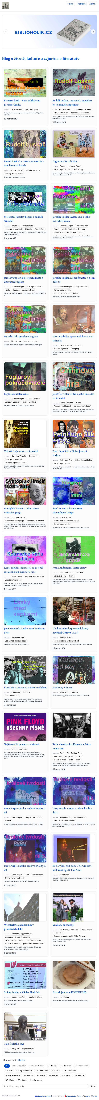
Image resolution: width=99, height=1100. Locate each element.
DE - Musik (10, 1080)
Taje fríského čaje (14, 1043)
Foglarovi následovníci (16, 394)
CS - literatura (65, 1066)
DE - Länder (79, 1075)
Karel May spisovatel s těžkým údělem (25, 687)
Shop (95, 1096)
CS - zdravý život (42, 1071)
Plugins (87, 1096)
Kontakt (81, 3)
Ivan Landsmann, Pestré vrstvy (69, 567)
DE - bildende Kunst (13, 1075)
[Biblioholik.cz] (5, 5)
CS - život (56, 1071)
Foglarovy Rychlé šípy (64, 161)
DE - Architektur (70, 1071)
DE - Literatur (67, 1075)
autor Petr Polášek (37, 1066)
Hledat (92, 1086)
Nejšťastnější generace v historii (21, 744)
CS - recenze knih (81, 1066)
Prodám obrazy (36, 1080)
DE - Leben (53, 1075)
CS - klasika (52, 1066)
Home (70, 3)
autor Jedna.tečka (19, 1066)
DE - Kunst (41, 1075)
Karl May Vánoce (62, 687)
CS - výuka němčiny (24, 1071)
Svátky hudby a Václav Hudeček (22, 992)
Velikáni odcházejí (62, 925)
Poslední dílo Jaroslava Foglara (21, 336)
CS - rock (9, 1071)
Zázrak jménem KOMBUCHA (69, 992)
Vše (7, 1066)
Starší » (21, 1060)
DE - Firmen (28, 1075)
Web (79, 1096)
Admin (92, 3)
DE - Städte (22, 1080)
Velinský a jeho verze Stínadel (21, 451)
